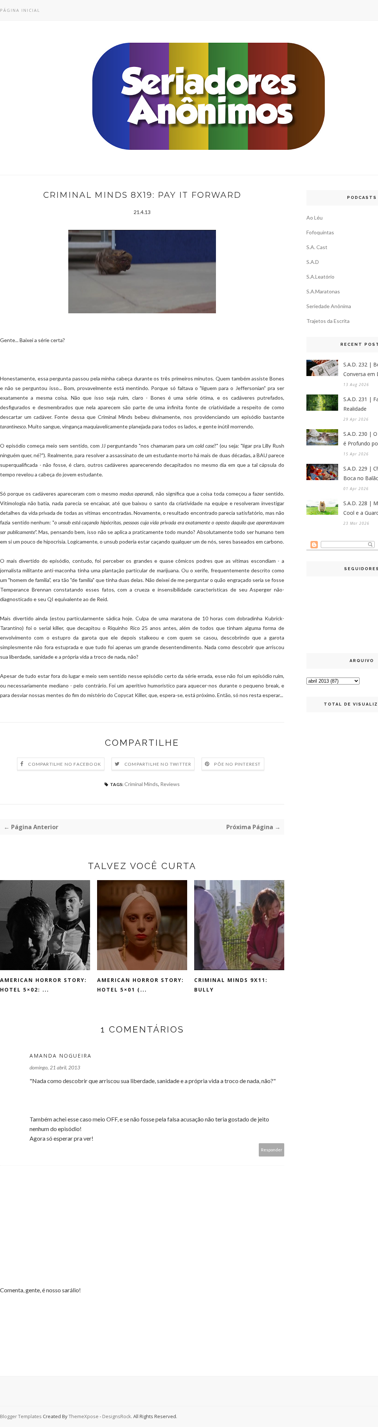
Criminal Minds (141, 784)
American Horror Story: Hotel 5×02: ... (43, 984)
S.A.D (312, 262)
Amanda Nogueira (61, 1055)
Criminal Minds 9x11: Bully (231, 984)
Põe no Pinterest (237, 764)
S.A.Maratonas (323, 291)
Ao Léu (314, 217)
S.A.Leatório (320, 276)
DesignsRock (116, 1416)
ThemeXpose (84, 1416)
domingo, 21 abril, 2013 (55, 1067)
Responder (271, 1149)
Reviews (170, 784)
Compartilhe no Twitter (157, 764)
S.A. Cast (316, 247)
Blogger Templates (21, 1416)
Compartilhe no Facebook (64, 764)
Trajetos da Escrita (328, 321)
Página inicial (20, 10)
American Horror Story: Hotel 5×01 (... (140, 984)
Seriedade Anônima (328, 306)
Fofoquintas (320, 232)
